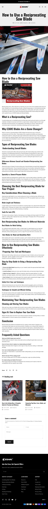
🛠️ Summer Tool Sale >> (24, 1)
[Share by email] (16, 370)
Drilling (3, 489)
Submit (9, 441)
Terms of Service (38, 421)
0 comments (32, 22)
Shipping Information (40, 487)
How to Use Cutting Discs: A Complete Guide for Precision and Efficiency (11, 404)
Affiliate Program (25, 484)
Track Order (38, 484)
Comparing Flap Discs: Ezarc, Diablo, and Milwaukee (36, 404)
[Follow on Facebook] (3, 499)
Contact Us (37, 482)
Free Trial (23, 489)
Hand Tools (4, 494)
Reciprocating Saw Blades (8, 482)
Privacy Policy (30, 421)
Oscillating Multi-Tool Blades (8, 479)
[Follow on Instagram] (9, 499)
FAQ (36, 479)
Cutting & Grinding (6, 484)
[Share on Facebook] (7, 370)
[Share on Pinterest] (13, 370)
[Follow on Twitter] (6, 499)
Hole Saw (4, 487)
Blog (22, 491)
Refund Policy (38, 489)
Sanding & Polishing (6, 491)
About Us (23, 479)
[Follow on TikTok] (15, 499)
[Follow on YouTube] (12, 499)
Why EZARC (24, 482)
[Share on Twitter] (10, 370)
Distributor (23, 487)
